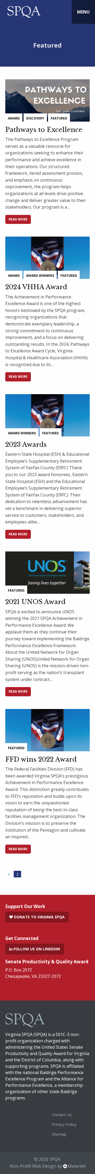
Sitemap (59, 1134)
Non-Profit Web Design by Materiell (48, 1166)
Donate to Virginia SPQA (39, 916)
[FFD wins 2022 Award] (47, 726)
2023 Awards (26, 444)
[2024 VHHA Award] (47, 254)
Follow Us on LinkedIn (36, 948)
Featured (59, 118)
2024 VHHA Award (36, 287)
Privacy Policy (64, 1124)
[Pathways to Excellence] (47, 96)
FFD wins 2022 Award (41, 759)
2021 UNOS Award (35, 602)
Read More (18, 219)
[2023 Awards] (47, 411)
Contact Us (62, 1114)
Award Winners (40, 275)
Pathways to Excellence (43, 129)
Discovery (35, 118)
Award (14, 118)
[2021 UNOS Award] (47, 569)
